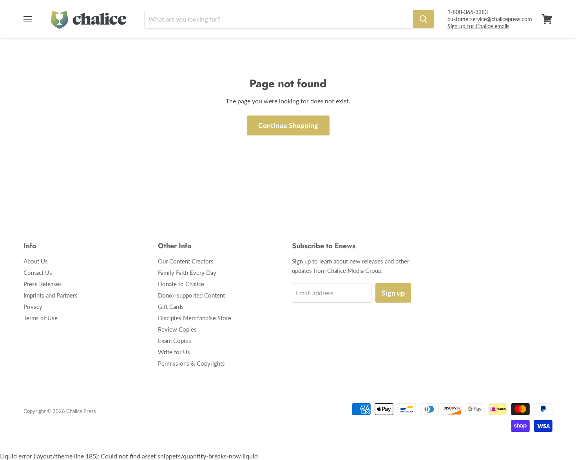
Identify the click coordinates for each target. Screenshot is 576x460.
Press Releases (43, 283)
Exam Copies (174, 340)
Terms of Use (41, 317)
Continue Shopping (288, 125)
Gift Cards (171, 306)
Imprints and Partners (51, 295)
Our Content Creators (186, 261)
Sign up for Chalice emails (478, 26)
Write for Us (174, 351)
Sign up (393, 293)
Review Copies (177, 329)
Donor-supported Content (191, 295)
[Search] (423, 19)
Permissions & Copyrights (191, 363)
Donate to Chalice (181, 283)
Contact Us (38, 272)
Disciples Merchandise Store (194, 317)
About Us (36, 261)
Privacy (33, 306)
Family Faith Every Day (187, 272)
